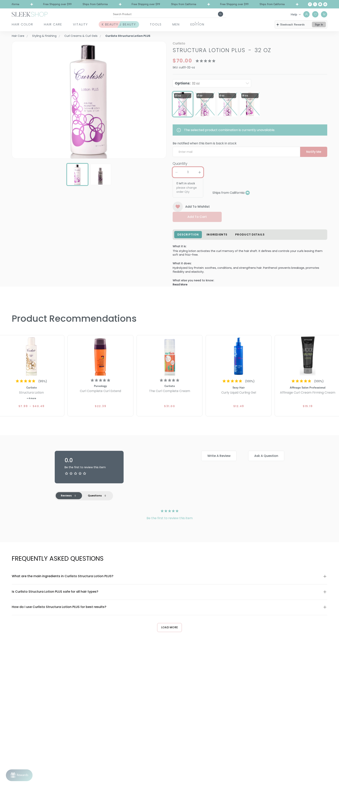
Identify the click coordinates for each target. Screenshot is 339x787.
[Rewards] (19, 775)
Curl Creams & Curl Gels (81, 36)
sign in (319, 24)
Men (176, 24)
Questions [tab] (95, 495)
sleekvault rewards (292, 24)
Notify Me (313, 151)
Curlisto (179, 43)
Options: (187, 83)
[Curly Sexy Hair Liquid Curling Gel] (238, 355)
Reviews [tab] (66, 495)
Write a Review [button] (219, 456)
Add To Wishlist (197, 206)
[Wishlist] (315, 14)
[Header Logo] (29, 14)
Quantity (180, 163)
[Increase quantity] (199, 172)
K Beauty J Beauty (119, 24)
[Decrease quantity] (176, 172)
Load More (169, 627)
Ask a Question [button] (266, 456)
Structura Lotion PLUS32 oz (222, 50)
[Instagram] (320, 4)
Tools (156, 24)
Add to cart (197, 217)
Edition (197, 24)
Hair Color (22, 24)
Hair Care (53, 24)
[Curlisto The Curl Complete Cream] (169, 355)
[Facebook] (310, 4)
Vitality (80, 24)
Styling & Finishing (44, 36)
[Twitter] (315, 4)
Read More (180, 284)
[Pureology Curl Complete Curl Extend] (100, 355)
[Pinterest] (325, 4)
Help (294, 14)
